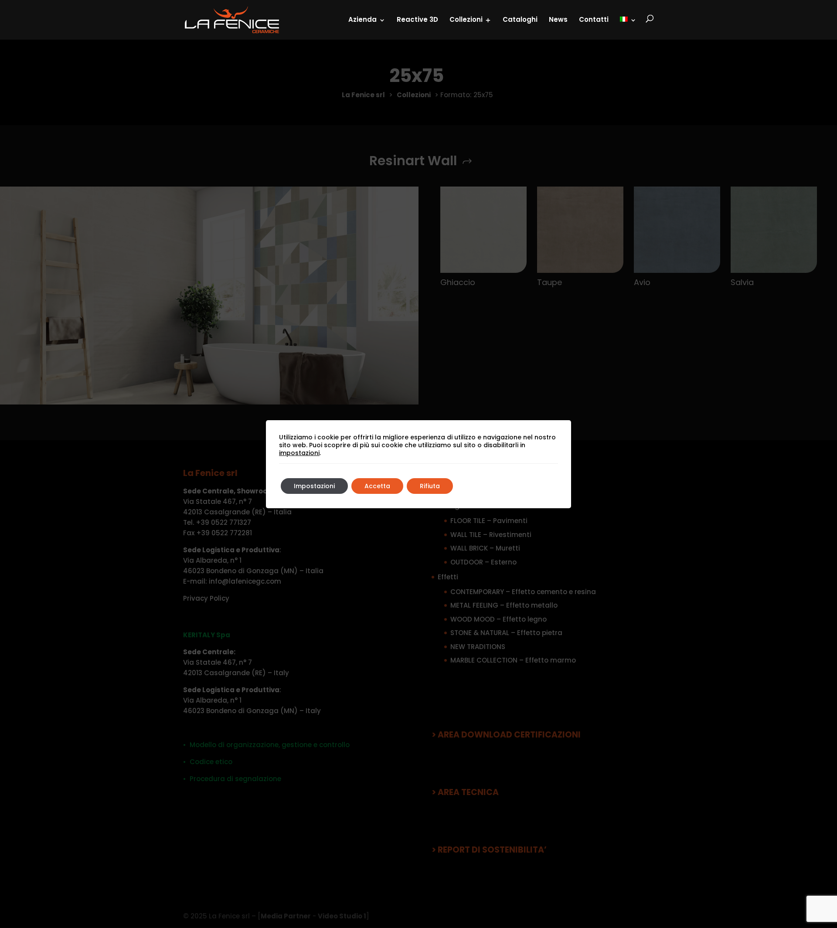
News (558, 19)
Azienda (362, 19)
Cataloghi (520, 19)
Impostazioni (314, 486)
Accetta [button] (377, 486)
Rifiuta (430, 486)
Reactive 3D (417, 19)
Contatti (594, 19)
